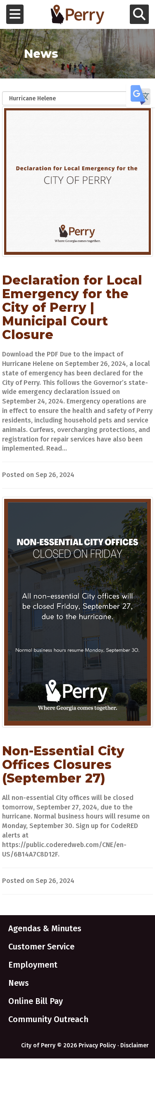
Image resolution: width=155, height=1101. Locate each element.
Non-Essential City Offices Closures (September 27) (63, 764)
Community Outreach (48, 1019)
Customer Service (41, 947)
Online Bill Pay (35, 1001)
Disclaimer (134, 1045)
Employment (32, 965)
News (18, 983)
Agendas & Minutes (44, 928)
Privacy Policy (97, 1045)
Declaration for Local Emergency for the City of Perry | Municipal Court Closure (72, 307)
